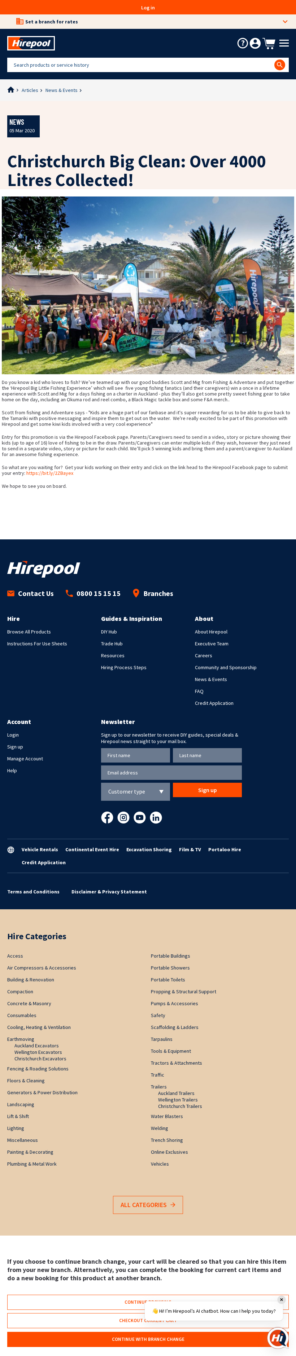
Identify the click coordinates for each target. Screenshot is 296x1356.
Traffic (157, 1075)
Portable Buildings (170, 956)
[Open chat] (278, 1338)
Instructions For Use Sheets (37, 643)
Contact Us (36, 593)
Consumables (21, 1015)
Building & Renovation (30, 979)
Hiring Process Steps (124, 667)
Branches (158, 593)
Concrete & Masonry (29, 1003)
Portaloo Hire (224, 849)
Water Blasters (167, 1116)
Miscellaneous (22, 1140)
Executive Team (211, 643)
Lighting (15, 1128)
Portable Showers (170, 967)
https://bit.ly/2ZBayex (49, 473)
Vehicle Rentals (40, 849)
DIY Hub (109, 631)
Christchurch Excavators (40, 1058)
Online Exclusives (169, 1152)
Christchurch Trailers (180, 1106)
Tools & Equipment (171, 1051)
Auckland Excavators (36, 1045)
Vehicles (160, 1164)
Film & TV (190, 849)
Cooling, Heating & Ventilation (39, 1027)
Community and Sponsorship (226, 667)
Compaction (20, 991)
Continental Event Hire (92, 849)
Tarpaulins (162, 1039)
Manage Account (25, 758)
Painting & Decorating (30, 1152)
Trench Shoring (167, 1140)
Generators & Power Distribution (42, 1092)
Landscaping (20, 1104)
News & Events (61, 90)
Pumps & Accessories (174, 1003)
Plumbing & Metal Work (32, 1164)
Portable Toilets (168, 979)
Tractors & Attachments (176, 1063)
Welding (159, 1128)
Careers (203, 655)
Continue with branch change (148, 1339)
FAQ (199, 691)
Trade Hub (112, 643)
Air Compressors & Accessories (41, 967)
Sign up (15, 746)
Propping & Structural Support (183, 991)
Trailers (159, 1086)
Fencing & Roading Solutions (38, 1068)
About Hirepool (211, 631)
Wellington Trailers (178, 1099)
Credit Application (214, 703)
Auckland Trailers (176, 1093)
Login (13, 735)
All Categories (144, 1205)
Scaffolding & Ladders (175, 1027)
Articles (30, 90)
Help (12, 770)
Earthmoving (20, 1039)
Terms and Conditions (33, 891)
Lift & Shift (18, 1116)
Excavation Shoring (149, 849)
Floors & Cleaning (26, 1080)
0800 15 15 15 (99, 593)
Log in (148, 7)
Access (15, 956)
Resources (113, 655)
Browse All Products (29, 631)
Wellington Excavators (38, 1052)
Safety (158, 1015)
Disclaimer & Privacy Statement (109, 891)
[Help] (242, 43)
